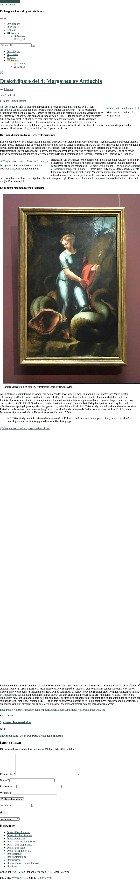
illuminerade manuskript (94, 178)
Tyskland (100, 709)
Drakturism (13, 866)
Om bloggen (13, 23)
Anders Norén (44, 877)
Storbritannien (87, 709)
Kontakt (11, 29)
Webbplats (5, 792)
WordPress (18, 877)
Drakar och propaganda (19, 844)
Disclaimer (12, 26)
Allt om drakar (8, 4)
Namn (4, 780)
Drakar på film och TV (19, 850)
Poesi (46, 709)
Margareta (25, 709)
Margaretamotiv (8, 694)
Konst (16, 709)
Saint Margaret (72, 709)
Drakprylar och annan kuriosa (23, 863)
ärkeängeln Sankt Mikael (13, 109)
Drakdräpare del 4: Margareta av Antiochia (51, 81)
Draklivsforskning (16, 856)
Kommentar (7, 774)
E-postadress (8, 786)
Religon (60, 709)
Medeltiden (37, 709)
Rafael (52, 709)
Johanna (8, 89)
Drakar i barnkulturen (18, 832)
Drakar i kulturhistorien (13, 100)
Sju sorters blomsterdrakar (15, 722)
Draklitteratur (14, 853)
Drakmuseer (13, 859)
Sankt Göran (68, 109)
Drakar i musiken (16, 838)
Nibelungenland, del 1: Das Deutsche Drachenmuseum (31, 735)
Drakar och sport (16, 847)
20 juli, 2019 (11, 95)
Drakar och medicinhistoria (21, 841)
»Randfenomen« (25, 397)
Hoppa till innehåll (10, 1)
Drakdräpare (6, 709)
